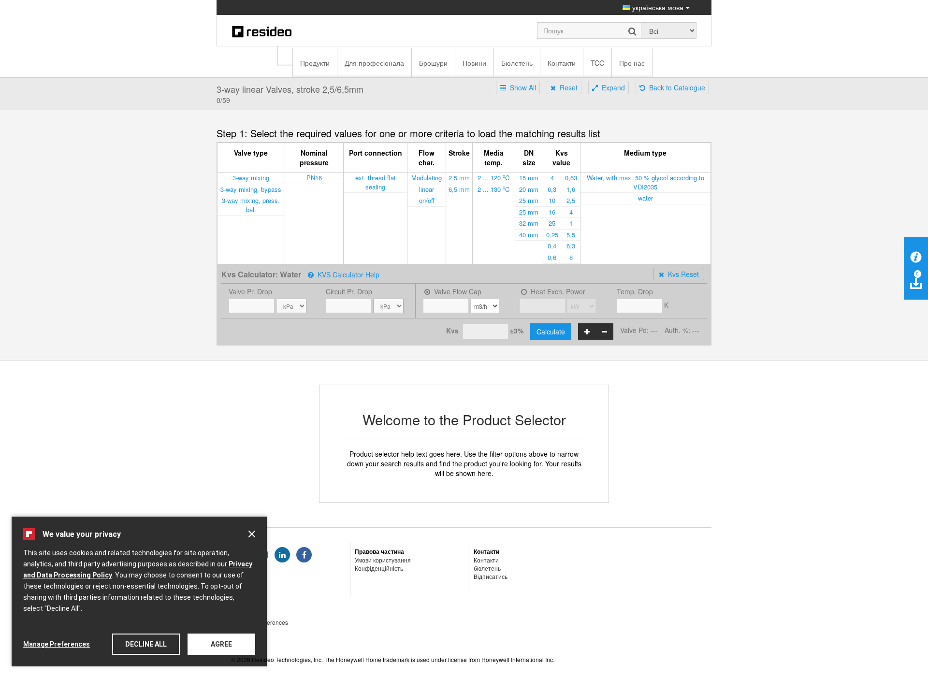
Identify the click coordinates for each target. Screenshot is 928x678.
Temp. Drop (635, 291)
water (645, 197)
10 (552, 200)
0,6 (552, 257)
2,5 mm (459, 177)
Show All (521, 87)
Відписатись (491, 576)
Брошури (433, 63)
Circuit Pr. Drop (349, 291)
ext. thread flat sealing (375, 182)
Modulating (426, 177)
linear (426, 189)
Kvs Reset (681, 274)
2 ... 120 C (493, 177)
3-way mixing (250, 177)
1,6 (570, 189)
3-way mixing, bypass (250, 189)
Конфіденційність (379, 568)
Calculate (550, 331)
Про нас (632, 63)
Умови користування (383, 560)
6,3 (552, 189)
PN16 (314, 177)
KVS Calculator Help (346, 274)
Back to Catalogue (675, 87)
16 (552, 211)
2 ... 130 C (493, 189)
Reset (567, 87)
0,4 (552, 245)
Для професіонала (374, 63)
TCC (597, 63)
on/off (427, 200)
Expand (611, 87)
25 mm (528, 200)
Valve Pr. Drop (250, 291)
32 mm (528, 223)
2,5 (570, 200)
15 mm (528, 177)
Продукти (315, 63)
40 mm (528, 234)
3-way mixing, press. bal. (251, 205)
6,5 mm (459, 189)
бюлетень (487, 568)
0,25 (552, 234)
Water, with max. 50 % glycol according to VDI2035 (645, 182)
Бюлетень (517, 63)
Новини (474, 63)
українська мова (656, 7)
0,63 (571, 177)
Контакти (562, 63)
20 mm (528, 189)
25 (552, 223)
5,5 (570, 234)
